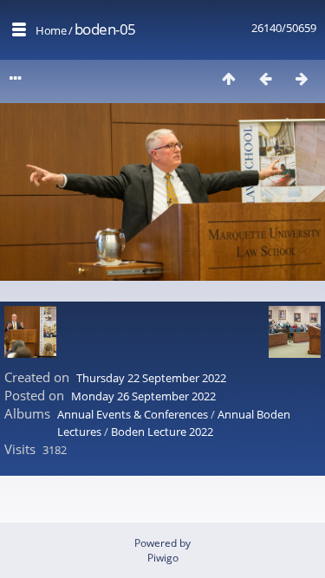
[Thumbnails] (229, 78)
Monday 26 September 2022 (143, 396)
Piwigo (163, 557)
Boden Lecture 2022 (162, 431)
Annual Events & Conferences (132, 414)
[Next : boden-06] (301, 78)
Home (51, 30)
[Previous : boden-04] (265, 78)
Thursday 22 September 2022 (151, 378)
